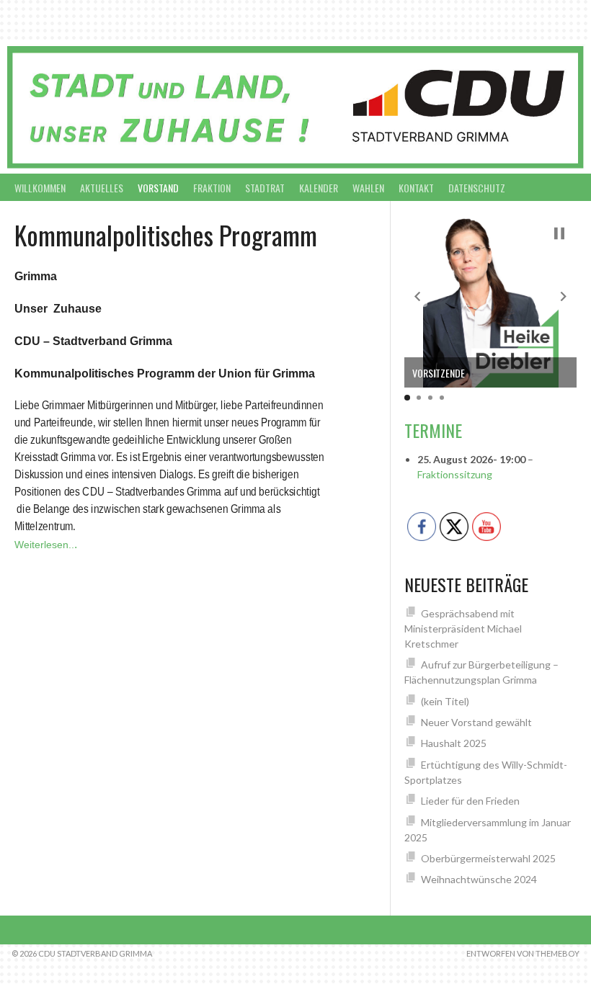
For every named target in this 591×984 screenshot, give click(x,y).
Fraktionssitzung (454, 474)
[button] (417, 296)
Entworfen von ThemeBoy (522, 953)
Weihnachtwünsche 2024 (479, 879)
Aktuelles (101, 187)
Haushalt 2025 (453, 743)
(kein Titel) (445, 701)
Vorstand (158, 187)
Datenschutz (476, 187)
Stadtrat (265, 187)
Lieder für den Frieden (470, 801)
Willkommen (40, 187)
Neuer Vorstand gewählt (476, 722)
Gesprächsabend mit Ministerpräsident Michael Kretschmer (463, 628)
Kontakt (416, 187)
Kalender (318, 187)
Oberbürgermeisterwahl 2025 (488, 858)
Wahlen (368, 187)
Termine (433, 430)
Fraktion (212, 187)
